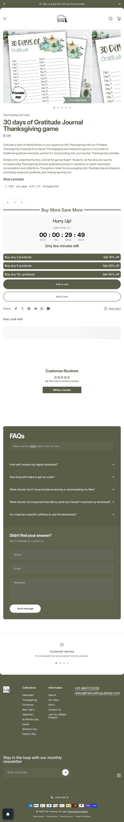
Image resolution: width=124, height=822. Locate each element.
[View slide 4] (68, 663)
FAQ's (51, 704)
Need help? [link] (115, 308)
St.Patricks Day (30, 719)
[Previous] (4, 4)
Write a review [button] (62, 390)
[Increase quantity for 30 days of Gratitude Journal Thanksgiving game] (22, 203)
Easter (25, 724)
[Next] (119, 4)
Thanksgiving (29, 700)
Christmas (28, 704)
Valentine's (28, 714)
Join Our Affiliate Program (57, 716)
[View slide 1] (56, 663)
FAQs (33, 446)
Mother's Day (29, 729)
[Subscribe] (65, 772)
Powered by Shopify (78, 811)
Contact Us (54, 709)
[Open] (7, 814)
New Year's (28, 709)
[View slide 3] (64, 663)
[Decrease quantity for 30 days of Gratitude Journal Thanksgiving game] (7, 203)
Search (52, 695)
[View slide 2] (60, 663)
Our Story (53, 700)
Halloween (28, 695)
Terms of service (66, 816)
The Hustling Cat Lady (16, 115)
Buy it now (62, 296)
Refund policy (38, 816)
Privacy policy (52, 816)
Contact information (83, 816)
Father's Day (29, 734)
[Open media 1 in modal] (85, 35)
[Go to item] (54, 108)
